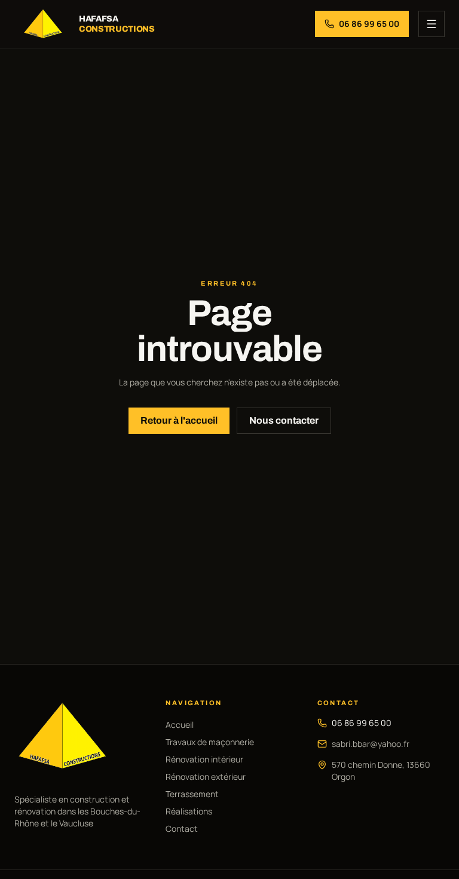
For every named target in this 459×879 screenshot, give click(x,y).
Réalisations (189, 811)
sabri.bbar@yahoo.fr (370, 743)
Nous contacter (284, 420)
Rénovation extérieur (206, 776)
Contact (182, 828)
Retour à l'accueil (179, 420)
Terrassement (192, 794)
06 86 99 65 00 (361, 722)
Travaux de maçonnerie (210, 742)
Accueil (180, 724)
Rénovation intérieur (204, 759)
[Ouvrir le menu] (431, 24)
